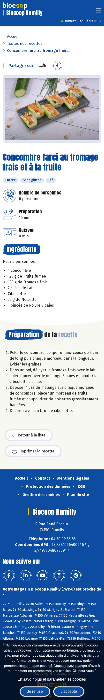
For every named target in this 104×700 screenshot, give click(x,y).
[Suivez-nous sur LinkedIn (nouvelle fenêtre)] (26, 575)
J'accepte (69, 691)
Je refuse (35, 691)
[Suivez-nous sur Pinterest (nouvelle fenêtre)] (76, 575)
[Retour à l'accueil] (15, 6)
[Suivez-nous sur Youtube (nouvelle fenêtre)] (42, 575)
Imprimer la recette (36, 451)
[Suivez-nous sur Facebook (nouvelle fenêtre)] (9, 575)
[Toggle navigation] (98, 12)
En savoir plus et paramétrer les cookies (51, 679)
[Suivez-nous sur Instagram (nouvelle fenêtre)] (59, 575)
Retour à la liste (31, 435)
